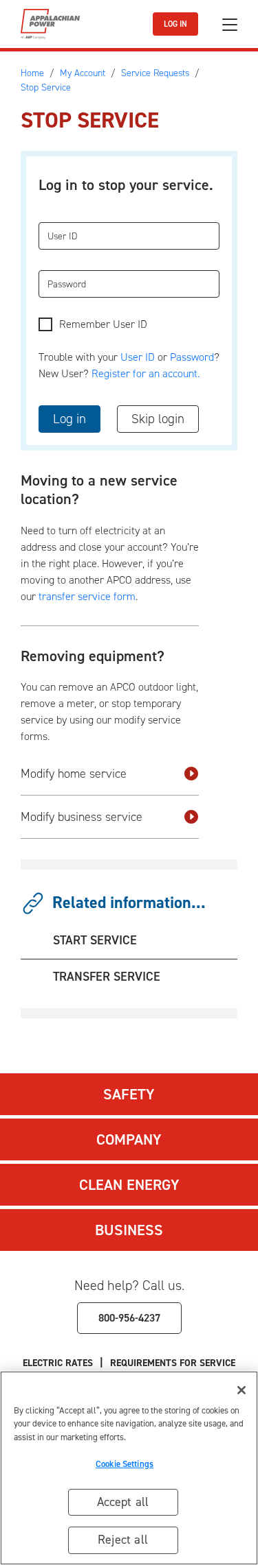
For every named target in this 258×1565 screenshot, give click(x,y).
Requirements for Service (172, 1363)
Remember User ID (103, 324)
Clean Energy (129, 1185)
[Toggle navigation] (230, 24)
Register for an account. (146, 373)
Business (129, 1230)
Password (192, 357)
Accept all (123, 1502)
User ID (137, 357)
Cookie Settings (124, 1464)
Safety (129, 1094)
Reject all (123, 1539)
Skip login (157, 418)
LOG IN (175, 24)
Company (129, 1139)
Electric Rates (58, 1363)
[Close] (241, 1390)
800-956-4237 (129, 1318)
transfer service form (87, 596)
